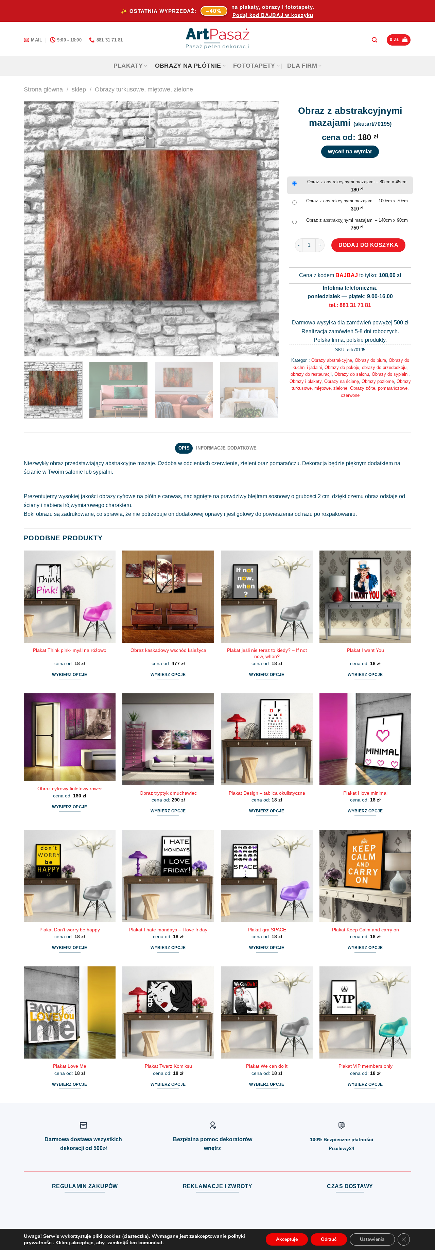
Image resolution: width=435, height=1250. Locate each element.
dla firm (302, 65)
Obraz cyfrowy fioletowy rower (69, 788)
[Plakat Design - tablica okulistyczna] (267, 739)
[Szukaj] (374, 40)
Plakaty (128, 65)
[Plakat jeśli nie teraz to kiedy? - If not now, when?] (267, 596)
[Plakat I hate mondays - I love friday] (168, 876)
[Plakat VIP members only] (365, 1012)
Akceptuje (287, 1239)
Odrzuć (329, 1239)
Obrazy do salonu (351, 374)
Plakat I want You (365, 650)
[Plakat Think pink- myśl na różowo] (70, 596)
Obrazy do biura (370, 360)
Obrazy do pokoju (342, 367)
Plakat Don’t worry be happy (69, 929)
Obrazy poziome (378, 381)
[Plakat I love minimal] (365, 739)
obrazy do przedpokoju (384, 367)
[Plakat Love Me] (70, 1012)
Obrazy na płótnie (188, 65)
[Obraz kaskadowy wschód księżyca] (168, 596)
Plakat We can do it (267, 1066)
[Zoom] (32, 348)
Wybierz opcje (69, 675)
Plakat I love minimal (365, 793)
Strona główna (43, 89)
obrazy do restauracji (311, 374)
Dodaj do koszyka (368, 245)
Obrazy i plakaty (305, 381)
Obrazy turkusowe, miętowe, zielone (144, 89)
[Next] (265, 228)
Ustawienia (372, 1239)
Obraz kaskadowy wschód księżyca (168, 650)
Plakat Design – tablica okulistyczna (267, 793)
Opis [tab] (184, 448)
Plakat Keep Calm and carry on (365, 929)
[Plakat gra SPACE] (267, 876)
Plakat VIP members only (365, 1066)
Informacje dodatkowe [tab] (226, 448)
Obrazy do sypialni (390, 374)
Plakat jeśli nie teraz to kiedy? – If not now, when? (267, 653)
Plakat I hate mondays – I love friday (168, 929)
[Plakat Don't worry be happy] (70, 876)
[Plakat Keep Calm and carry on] (365, 876)
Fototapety (254, 65)
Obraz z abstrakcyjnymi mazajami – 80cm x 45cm (356, 181)
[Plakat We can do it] (267, 1012)
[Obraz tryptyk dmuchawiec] (168, 739)
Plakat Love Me (69, 1066)
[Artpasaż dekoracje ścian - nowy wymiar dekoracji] (218, 39)
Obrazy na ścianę (341, 381)
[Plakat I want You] (365, 596)
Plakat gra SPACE (267, 929)
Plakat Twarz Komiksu (168, 1066)
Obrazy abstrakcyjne (331, 360)
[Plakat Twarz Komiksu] (168, 1012)
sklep (79, 89)
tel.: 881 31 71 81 (350, 305)
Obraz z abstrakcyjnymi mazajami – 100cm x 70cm (357, 200)
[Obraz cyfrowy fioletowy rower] (70, 737)
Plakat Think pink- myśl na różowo (69, 650)
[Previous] (37, 228)
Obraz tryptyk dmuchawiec (168, 793)
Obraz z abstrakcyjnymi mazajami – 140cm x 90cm (357, 220)
